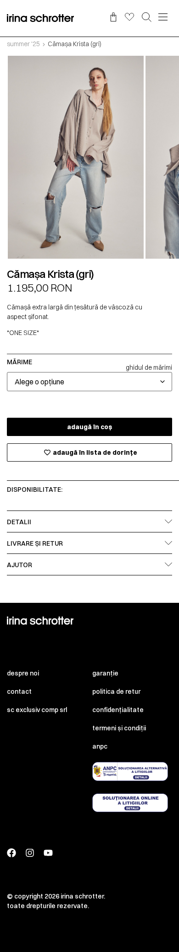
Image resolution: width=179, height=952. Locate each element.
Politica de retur (116, 691)
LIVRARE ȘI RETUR (35, 543)
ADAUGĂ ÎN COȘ (89, 427)
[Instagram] (29, 852)
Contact (19, 691)
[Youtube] (48, 852)
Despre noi (23, 673)
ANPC (99, 746)
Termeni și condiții (119, 728)
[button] (146, 18)
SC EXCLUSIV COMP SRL (37, 710)
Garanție (105, 673)
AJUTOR (19, 565)
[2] (76, 157)
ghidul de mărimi (149, 367)
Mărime (19, 362)
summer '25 (23, 44)
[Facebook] (11, 852)
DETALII (19, 522)
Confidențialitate (118, 710)
